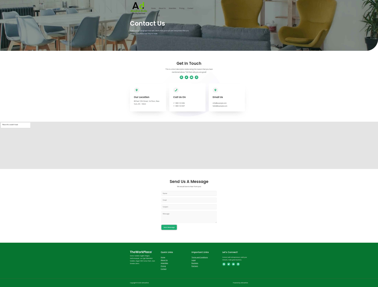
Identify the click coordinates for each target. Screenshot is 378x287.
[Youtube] (191, 77)
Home (153, 8)
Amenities (172, 8)
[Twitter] (186, 77)
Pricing (181, 8)
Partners (194, 266)
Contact (190, 8)
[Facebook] (181, 77)
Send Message (169, 227)
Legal (193, 260)
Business (194, 263)
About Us (162, 8)
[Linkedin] (196, 77)
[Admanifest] (139, 8)
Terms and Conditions (199, 257)
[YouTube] (233, 264)
